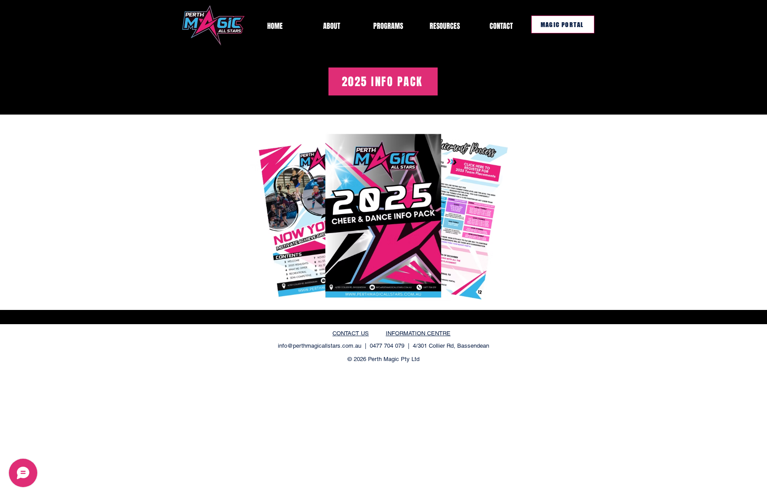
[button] (444, 26)
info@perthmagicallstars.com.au (319, 345)
